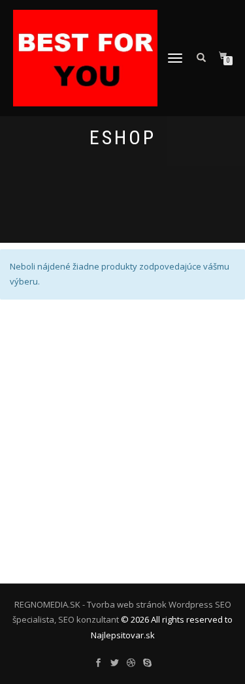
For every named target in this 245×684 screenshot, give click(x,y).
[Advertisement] (122, 441)
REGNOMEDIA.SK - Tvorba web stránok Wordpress (113, 604)
